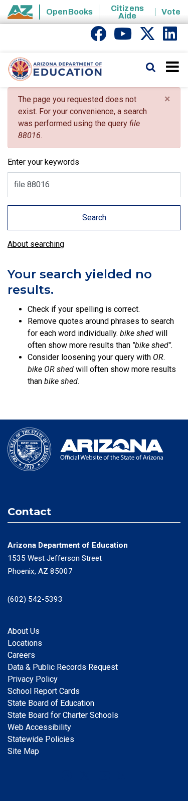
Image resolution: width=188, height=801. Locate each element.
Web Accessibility (39, 727)
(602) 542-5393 (35, 599)
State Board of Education (51, 703)
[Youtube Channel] (123, 37)
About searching (36, 244)
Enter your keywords (43, 162)
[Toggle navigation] (173, 67)
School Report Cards (44, 691)
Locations (25, 643)
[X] (147, 37)
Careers (21, 655)
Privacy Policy (33, 679)
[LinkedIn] (170, 37)
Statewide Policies (41, 739)
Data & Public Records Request (63, 667)
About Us (24, 631)
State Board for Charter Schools (63, 715)
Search (94, 217)
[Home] (51, 70)
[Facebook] (98, 37)
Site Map (23, 751)
